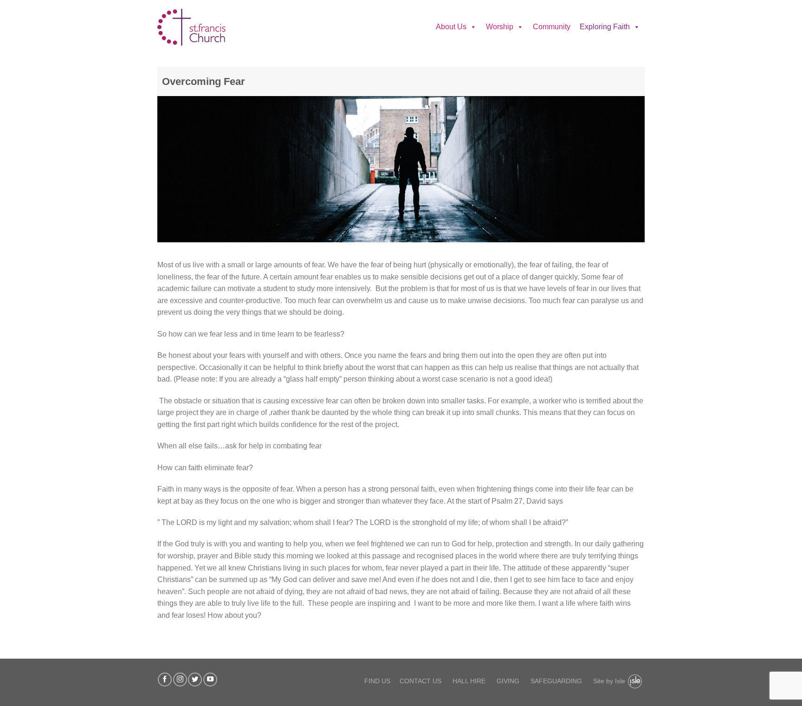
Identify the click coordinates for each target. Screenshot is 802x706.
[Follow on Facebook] (165, 680)
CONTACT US (420, 681)
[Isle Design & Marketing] (635, 681)
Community (551, 27)
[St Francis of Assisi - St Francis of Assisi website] (203, 27)
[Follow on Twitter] (195, 680)
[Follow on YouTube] (210, 680)
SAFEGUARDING (556, 681)
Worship (499, 27)
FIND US (377, 681)
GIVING (508, 681)
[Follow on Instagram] (180, 680)
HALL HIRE (469, 681)
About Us (451, 27)
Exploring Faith (605, 27)
